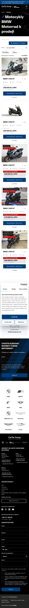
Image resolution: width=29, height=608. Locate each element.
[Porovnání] (25, 79)
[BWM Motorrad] (16, 7)
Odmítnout (21, 322)
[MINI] (6, 442)
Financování (4, 487)
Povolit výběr (8, 322)
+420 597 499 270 (6, 460)
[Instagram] (6, 509)
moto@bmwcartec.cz (6, 461)
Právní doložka (5, 600)
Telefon (3, 546)
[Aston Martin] (24, 442)
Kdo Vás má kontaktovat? (7, 553)
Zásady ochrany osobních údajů (17, 600)
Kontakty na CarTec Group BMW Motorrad (13, 449)
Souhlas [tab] (5, 289)
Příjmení (4, 532)
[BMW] (3, 442)
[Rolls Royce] (17, 442)
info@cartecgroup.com (14, 332)
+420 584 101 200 (6, 473)
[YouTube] (13, 509)
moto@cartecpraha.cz (20, 460)
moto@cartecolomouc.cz (7, 474)
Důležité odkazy (7, 482)
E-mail (3, 357)
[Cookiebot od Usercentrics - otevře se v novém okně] (20, 285)
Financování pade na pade (17, 3)
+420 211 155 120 (20, 458)
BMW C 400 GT (9, 79)
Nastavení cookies (5, 602)
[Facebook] (2, 509)
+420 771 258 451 (14, 325)
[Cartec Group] (6, 7)
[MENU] (26, 7)
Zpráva (3, 560)
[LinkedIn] (9, 509)
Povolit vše (14, 317)
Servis (3, 485)
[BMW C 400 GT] (14, 67)
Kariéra (3, 491)
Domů (3, 12)
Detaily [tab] (14, 289)
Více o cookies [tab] (23, 289)
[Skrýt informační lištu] (27, 1)
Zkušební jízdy (5, 489)
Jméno (3, 526)
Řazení (3, 47)
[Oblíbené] (23, 79)
